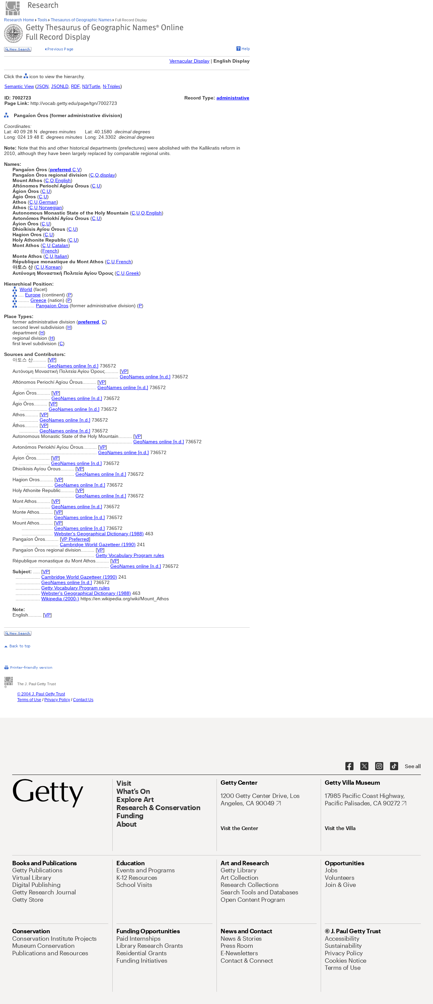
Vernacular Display (189, 61)
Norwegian (50, 207)
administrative (232, 98)
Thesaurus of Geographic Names (81, 20)
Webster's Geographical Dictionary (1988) (99, 533)
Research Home (19, 20)
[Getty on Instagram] (379, 766)
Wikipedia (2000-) (60, 598)
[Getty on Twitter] (364, 766)
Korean (53, 267)
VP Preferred (75, 539)
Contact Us (83, 699)
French (50, 250)
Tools (42, 20)
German (47, 202)
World (26, 289)
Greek (132, 273)
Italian (60, 256)
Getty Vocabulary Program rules (130, 555)
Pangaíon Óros (52, 305)
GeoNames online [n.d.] (73, 366)
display (107, 175)
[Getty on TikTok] (394, 766)
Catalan (60, 245)
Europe (33, 294)
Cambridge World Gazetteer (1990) (98, 544)
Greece (38, 300)
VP (52, 359)
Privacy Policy (57, 699)
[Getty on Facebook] (349, 766)
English (63, 180)
